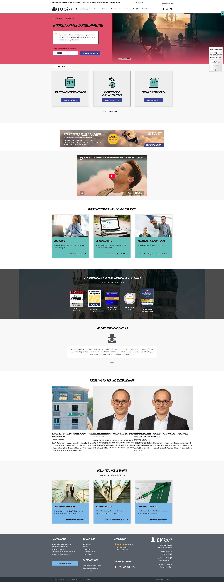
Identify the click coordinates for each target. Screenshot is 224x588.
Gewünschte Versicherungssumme (64, 49)
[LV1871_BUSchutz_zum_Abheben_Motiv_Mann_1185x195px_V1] (112, 130)
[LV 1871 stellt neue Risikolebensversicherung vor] (122, 408)
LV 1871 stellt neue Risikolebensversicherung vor (116, 434)
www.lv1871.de (168, 567)
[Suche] (171, 9)
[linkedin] (133, 567)
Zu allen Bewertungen (121, 550)
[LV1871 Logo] (62, 7)
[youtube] (128, 567)
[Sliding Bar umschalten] (167, 9)
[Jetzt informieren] (70, 89)
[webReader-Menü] (53, 66)
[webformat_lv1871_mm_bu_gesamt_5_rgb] (76, 298)
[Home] (76, 9)
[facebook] (115, 567)
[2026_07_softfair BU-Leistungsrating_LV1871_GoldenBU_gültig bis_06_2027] (94, 298)
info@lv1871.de (168, 564)
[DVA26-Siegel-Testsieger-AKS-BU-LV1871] (112, 298)
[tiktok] (124, 567)
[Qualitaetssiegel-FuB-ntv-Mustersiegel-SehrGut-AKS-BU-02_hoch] (147, 298)
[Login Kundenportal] (164, 9)
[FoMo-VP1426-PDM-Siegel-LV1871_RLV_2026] (129, 298)
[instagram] (120, 567)
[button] (62, 66)
